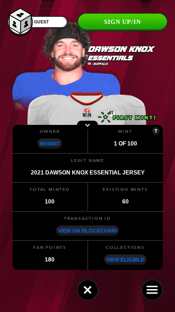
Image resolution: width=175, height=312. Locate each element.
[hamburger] (152, 290)
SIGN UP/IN (122, 21)
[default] (88, 290)
